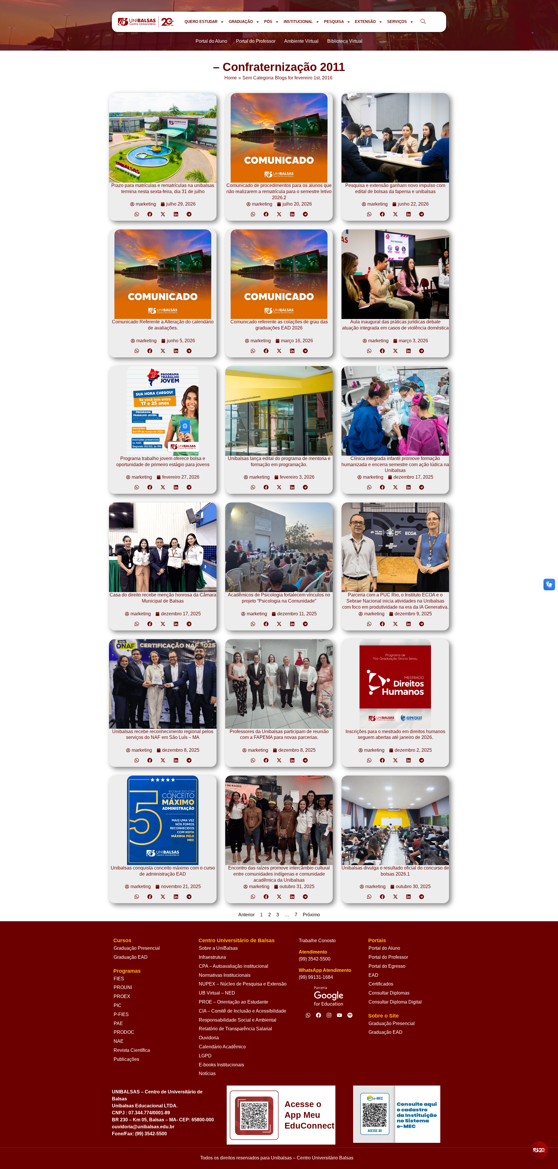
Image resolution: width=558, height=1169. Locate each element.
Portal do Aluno (384, 948)
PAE (118, 1023)
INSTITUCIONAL (298, 21)
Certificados (381, 983)
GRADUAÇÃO (241, 21)
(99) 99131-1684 (316, 977)
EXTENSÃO (365, 21)
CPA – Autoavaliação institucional (233, 966)
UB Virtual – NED (217, 992)
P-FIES (121, 1014)
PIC (117, 1005)
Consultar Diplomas (389, 992)
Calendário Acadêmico (222, 1046)
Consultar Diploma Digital (395, 1001)
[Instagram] (329, 1015)
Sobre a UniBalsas (218, 948)
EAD (373, 975)
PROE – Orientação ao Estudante (233, 1001)
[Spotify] (350, 1015)
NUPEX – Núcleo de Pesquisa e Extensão (243, 983)
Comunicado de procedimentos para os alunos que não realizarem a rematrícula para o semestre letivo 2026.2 (279, 191)
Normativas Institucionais (225, 975)
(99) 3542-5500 (314, 958)
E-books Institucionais (221, 1064)
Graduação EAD (131, 957)
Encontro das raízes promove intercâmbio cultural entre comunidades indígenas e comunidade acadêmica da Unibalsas (279, 874)
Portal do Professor (388, 957)
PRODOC (124, 1032)
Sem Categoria (257, 77)
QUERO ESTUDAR (201, 21)
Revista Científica (132, 1050)
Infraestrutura (212, 957)
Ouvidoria (209, 1037)
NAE (119, 1041)
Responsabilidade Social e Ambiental (237, 1019)
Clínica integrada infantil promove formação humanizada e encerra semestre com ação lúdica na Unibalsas (395, 464)
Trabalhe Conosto (317, 940)
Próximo (311, 914)
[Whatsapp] (308, 1015)
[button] (136, 214)
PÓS (268, 21)
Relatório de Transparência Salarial (235, 1028)
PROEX (122, 996)
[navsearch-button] (423, 22)
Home (230, 77)
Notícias (207, 1073)
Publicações (126, 1059)
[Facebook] (318, 1015)
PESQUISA (334, 21)
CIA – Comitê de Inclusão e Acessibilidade (242, 1010)
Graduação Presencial (137, 948)
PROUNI (123, 987)
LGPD (205, 1055)
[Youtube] (339, 1015)
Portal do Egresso (387, 966)
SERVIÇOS (397, 21)
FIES (119, 978)
